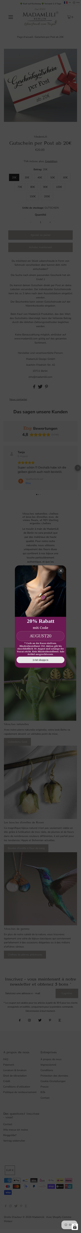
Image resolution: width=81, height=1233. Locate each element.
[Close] (61, 571)
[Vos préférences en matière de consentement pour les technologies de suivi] (75, 1227)
